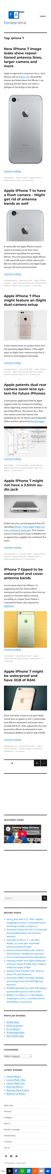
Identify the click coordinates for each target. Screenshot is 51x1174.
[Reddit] (35, 1171)
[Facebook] (16, 1171)
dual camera (23, 372)
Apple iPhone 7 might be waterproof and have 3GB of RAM (23, 675)
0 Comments (28, 180)
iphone (40, 372)
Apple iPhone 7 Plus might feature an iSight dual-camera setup (25, 300)
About (7, 1123)
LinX (25, 374)
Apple (32, 178)
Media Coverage (12, 1129)
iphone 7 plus (17, 286)
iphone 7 (13, 180)
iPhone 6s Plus (40, 283)
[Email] (41, 1171)
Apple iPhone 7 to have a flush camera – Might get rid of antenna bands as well (25, 197)
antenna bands (10, 658)
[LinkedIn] (29, 1171)
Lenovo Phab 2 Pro (15, 1083)
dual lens (32, 372)
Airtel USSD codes (15, 1036)
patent (31, 468)
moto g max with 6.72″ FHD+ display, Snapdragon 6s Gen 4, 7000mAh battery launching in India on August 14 (26, 922)
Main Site (8, 1105)
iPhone (38, 178)
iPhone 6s (30, 283)
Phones (8, 1111)
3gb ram (22, 749)
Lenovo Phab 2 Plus (16, 1080)
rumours (27, 286)
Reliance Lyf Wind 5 (16, 1093)
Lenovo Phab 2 (13, 1076)
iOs (33, 749)
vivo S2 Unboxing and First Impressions (26, 957)
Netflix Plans (12, 1022)
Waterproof (34, 658)
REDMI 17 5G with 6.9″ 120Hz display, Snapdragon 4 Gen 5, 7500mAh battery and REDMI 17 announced (25, 998)
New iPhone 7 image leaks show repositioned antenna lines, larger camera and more (23, 57)
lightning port (9, 559)
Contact (8, 1141)
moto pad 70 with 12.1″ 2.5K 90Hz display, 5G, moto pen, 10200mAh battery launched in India (22, 943)
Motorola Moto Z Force (17, 1090)
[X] (9, 1171)
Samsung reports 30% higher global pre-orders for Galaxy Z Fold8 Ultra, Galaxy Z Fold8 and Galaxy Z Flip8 (26, 964)
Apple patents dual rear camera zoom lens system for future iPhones (25, 389)
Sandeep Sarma (10, 280)
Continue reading (12, 171)
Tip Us (7, 1147)
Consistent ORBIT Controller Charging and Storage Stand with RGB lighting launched (25, 981)
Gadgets (8, 1117)
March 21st (24, 77)
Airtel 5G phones (14, 1025)
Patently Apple (37, 421)
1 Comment (37, 286)
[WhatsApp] (22, 1171)
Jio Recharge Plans (15, 1032)
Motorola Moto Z (14, 1087)
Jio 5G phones (13, 1029)
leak (19, 180)
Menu (43, 16)
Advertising (9, 1135)
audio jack (22, 556)
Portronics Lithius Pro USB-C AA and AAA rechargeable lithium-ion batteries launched (26, 933)
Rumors (7, 283)
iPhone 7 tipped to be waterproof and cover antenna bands (23, 573)
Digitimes (8, 606)
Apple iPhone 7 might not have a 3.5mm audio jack (23, 485)
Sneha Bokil (9, 178)
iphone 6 (21, 283)
